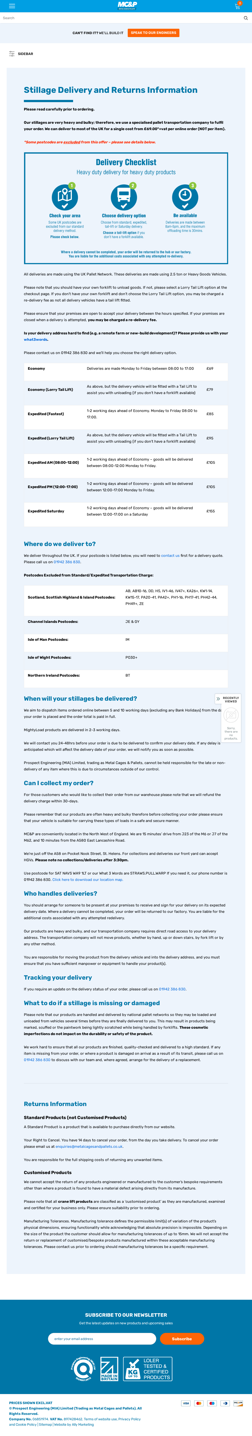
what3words (35, 339)
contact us (170, 555)
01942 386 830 (67, 562)
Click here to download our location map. (87, 879)
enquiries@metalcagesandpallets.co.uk (89, 1146)
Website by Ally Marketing (74, 1424)
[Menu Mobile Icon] (12, 6)
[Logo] (127, 6)
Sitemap (45, 1424)
